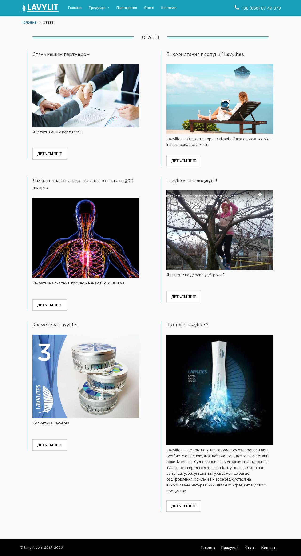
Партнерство (126, 8)
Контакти (168, 8)
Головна (75, 8)
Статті (149, 8)
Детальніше (49, 154)
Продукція (97, 8)
